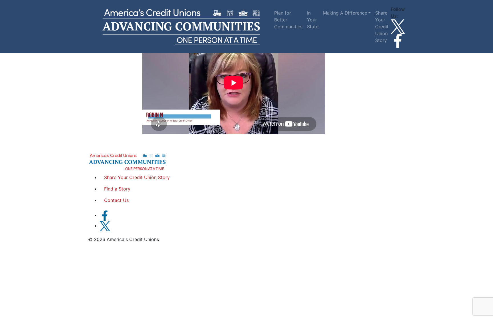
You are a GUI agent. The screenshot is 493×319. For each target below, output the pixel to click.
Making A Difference (345, 13)
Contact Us (116, 200)
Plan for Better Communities (288, 19)
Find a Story (117, 189)
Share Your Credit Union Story (382, 26)
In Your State (312, 19)
